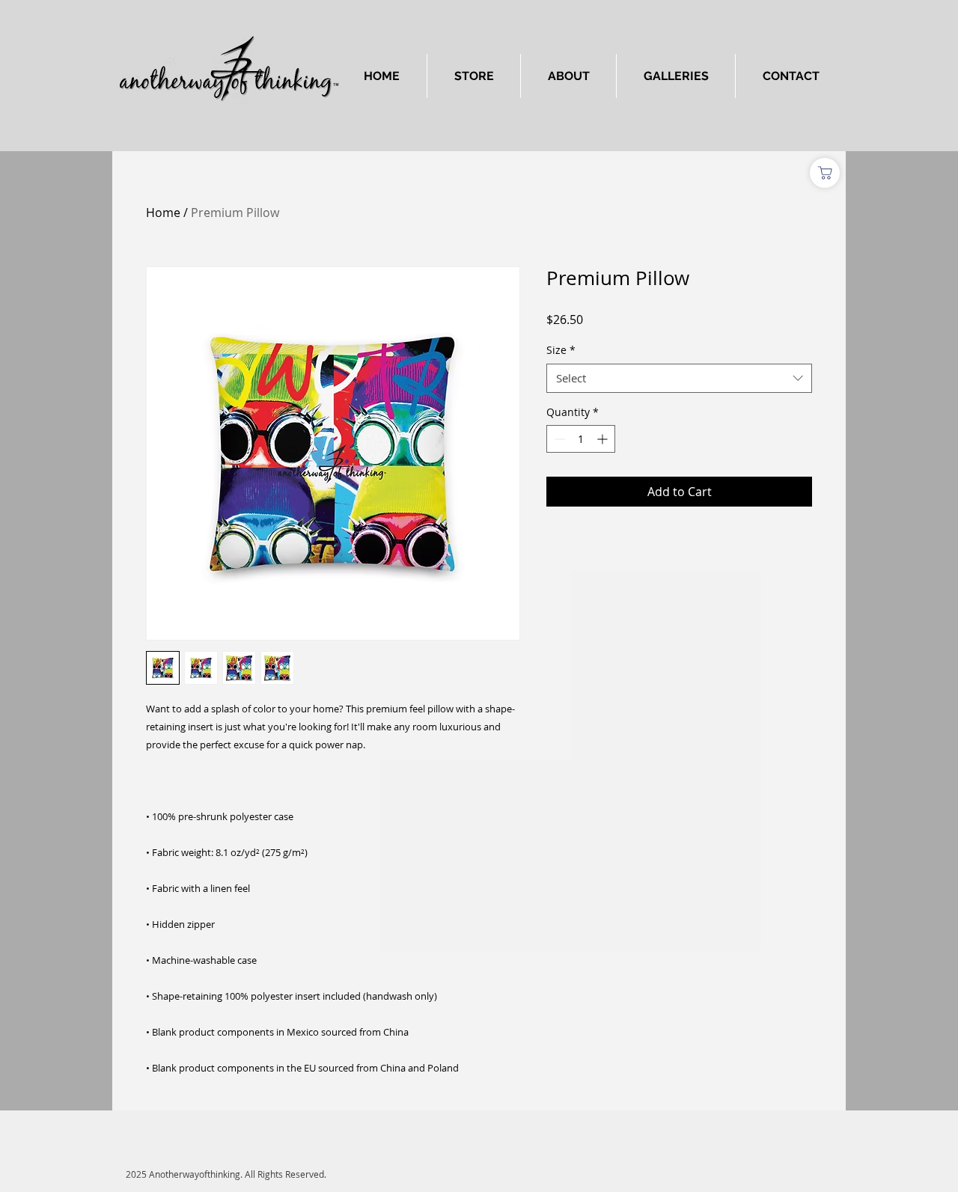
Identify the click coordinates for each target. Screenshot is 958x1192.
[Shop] (825, 173)
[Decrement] (558, 439)
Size (561, 350)
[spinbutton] (580, 439)
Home (163, 212)
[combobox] (679, 378)
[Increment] (603, 439)
